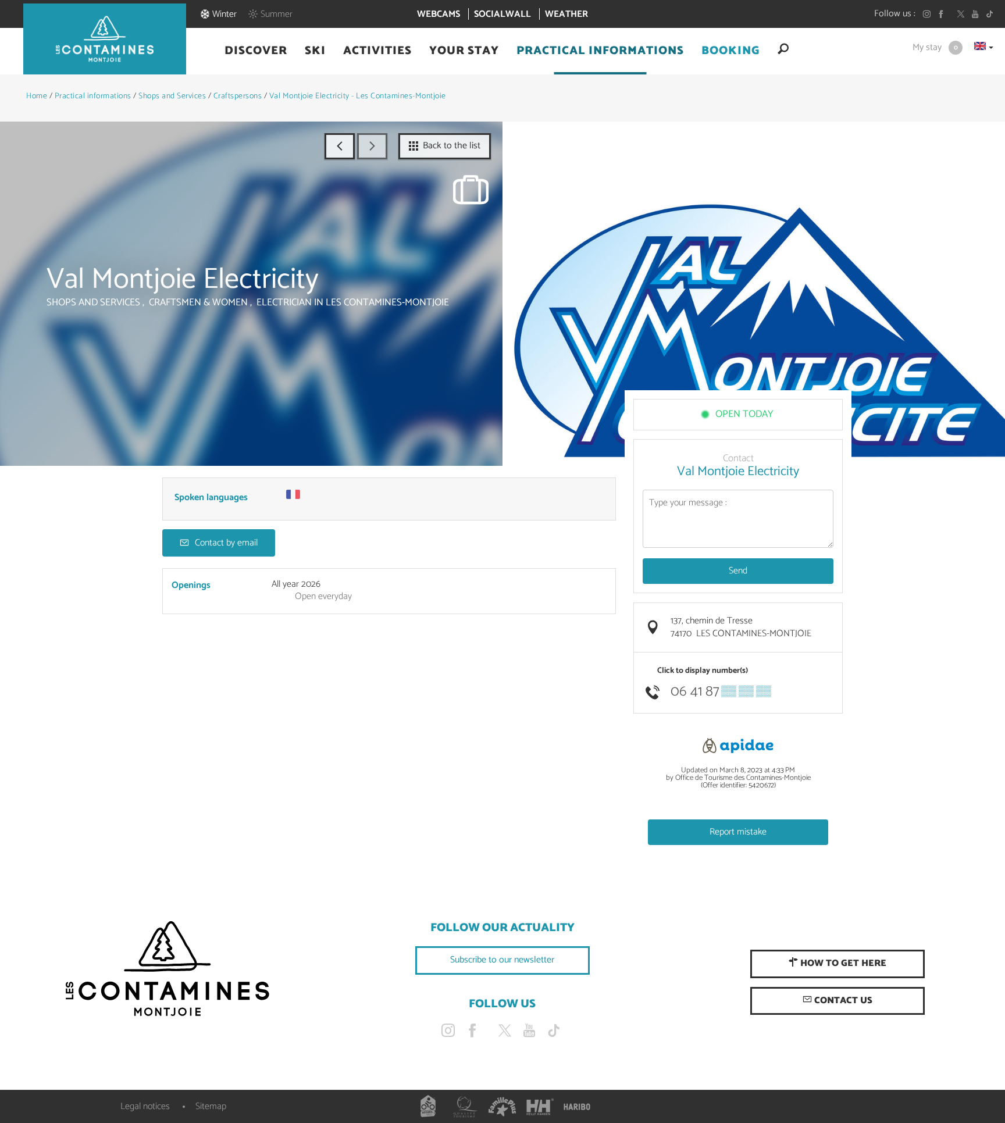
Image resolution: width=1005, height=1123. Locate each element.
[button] (256, 51)
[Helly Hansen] (539, 1106)
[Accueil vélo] (428, 1106)
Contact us (842, 1000)
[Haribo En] (576, 1106)
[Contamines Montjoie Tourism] (167, 969)
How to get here (842, 963)
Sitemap (210, 1106)
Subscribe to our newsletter (502, 960)
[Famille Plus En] (502, 1106)
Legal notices (145, 1106)
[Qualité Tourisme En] (465, 1106)
